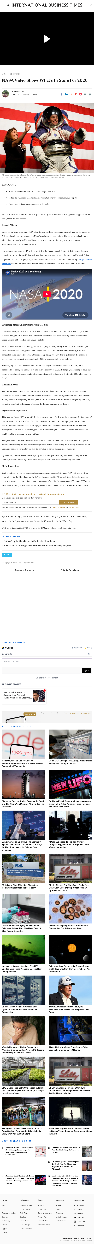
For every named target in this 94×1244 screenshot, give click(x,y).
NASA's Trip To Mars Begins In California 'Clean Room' (29, 541)
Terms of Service (59, 507)
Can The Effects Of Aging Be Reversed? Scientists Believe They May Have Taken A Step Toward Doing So (21, 928)
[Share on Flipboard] (76, 94)
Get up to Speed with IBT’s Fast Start (78, 713)
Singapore (59, 1213)
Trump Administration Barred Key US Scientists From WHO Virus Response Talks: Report (69, 1009)
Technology (6, 1221)
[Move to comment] (90, 94)
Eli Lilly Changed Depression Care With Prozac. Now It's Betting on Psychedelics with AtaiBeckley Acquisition (70, 1090)
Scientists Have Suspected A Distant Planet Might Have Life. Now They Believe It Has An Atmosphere (69, 969)
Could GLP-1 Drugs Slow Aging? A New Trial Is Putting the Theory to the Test (66, 1149)
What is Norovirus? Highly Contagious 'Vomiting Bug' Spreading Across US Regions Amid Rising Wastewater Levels (23, 1050)
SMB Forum (24, 1213)
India (57, 1209)
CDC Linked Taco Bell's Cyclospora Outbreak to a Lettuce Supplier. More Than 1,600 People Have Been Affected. (23, 1090)
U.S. (3, 1209)
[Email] (85, 94)
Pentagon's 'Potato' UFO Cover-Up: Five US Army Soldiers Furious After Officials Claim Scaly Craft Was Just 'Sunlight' (22, 1131)
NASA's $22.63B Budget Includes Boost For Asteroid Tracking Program (37, 546)
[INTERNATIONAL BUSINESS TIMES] (47, 5)
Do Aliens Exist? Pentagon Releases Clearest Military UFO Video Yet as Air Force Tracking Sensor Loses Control (70, 804)
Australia (59, 1205)
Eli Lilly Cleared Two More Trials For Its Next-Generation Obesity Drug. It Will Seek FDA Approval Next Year (69, 888)
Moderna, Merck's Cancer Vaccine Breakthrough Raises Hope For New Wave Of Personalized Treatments (22, 763)
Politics (4, 1225)
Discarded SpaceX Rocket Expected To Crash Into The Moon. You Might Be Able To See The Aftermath (23, 804)
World (4, 1205)
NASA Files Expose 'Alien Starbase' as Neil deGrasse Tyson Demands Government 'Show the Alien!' (70, 1131)
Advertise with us (44, 1225)
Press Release (25, 1221)
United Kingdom (61, 1217)
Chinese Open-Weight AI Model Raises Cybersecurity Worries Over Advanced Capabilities (19, 1009)
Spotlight (23, 1217)
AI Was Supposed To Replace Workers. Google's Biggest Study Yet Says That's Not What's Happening (69, 844)
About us (41, 1205)
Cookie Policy (43, 1221)
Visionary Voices (26, 1205)
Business (5, 1217)
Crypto (4, 1229)
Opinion (4, 1232)
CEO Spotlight (25, 1225)
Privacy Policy (74, 507)
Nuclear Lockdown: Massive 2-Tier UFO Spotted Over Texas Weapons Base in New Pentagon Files (21, 969)
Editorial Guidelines (70, 570)
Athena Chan (18, 91)
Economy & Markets (9, 1213)
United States (61, 1221)
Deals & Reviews (26, 1229)
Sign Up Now (30, 714)
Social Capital (25, 1209)
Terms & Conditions (45, 1213)
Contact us (42, 1209)
